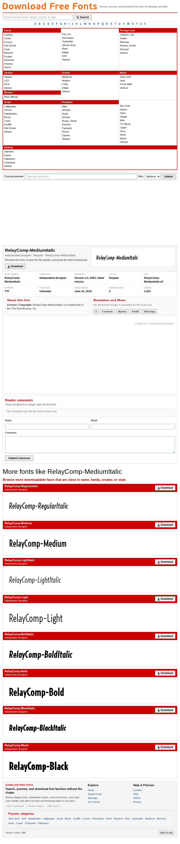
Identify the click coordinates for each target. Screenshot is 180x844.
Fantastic (67, 128)
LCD (6, 80)
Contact (137, 790)
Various (66, 59)
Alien (64, 106)
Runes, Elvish (69, 121)
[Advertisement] (90, 213)
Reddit (135, 311)
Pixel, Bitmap (11, 97)
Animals (66, 110)
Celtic (65, 84)
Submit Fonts (95, 794)
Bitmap (8, 92)
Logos (123, 127)
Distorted (9, 60)
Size (140, 176)
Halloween (9, 158)
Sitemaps (93, 798)
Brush (7, 117)
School (7, 110)
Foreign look (127, 30)
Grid (64, 56)
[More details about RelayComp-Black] (90, 764)
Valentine (9, 151)
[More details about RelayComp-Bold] (90, 690)
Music (123, 138)
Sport (123, 113)
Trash (7, 121)
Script (7, 102)
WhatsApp (149, 311)
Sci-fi (6, 84)
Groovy (8, 42)
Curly (7, 49)
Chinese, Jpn (127, 35)
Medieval (67, 77)
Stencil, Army (69, 45)
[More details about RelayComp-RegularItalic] (90, 505)
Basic (123, 72)
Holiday (8, 147)
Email (94, 420)
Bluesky (122, 311)
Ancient (66, 117)
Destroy (8, 63)
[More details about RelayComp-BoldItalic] (90, 653)
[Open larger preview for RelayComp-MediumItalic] (133, 257)
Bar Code (125, 105)
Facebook (107, 311)
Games (66, 135)
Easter (7, 155)
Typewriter (67, 41)
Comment (10, 432)
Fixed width (126, 84)
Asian (65, 113)
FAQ (135, 794)
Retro (65, 48)
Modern (66, 80)
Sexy (123, 131)
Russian (124, 49)
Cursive (86, 818)
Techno (8, 72)
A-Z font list (94, 802)
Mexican (124, 42)
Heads (123, 116)
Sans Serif (13, 818)
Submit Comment (19, 458)
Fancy (7, 30)
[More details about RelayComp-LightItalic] (90, 579)
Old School (10, 45)
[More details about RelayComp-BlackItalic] (90, 727)
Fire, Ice (66, 34)
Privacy (137, 802)
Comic (7, 38)
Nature (123, 109)
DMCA (136, 798)
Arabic (123, 38)
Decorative (68, 38)
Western (8, 52)
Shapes (66, 139)
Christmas (9, 162)
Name (8, 420)
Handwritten (10, 113)
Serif (122, 80)
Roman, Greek (128, 45)
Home (91, 790)
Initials (65, 52)
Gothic (66, 72)
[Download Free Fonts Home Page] (50, 6)
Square (8, 77)
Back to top (166, 832)
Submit (168, 176)
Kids (122, 120)
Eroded (8, 56)
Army (123, 134)
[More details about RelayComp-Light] (90, 616)
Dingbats (67, 102)
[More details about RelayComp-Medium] (90, 542)
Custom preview (14, 176)
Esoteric (66, 124)
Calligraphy (10, 106)
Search (84, 17)
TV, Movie (125, 124)
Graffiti (7, 124)
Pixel (127, 818)
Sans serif (125, 77)
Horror (7, 67)
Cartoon (8, 35)
